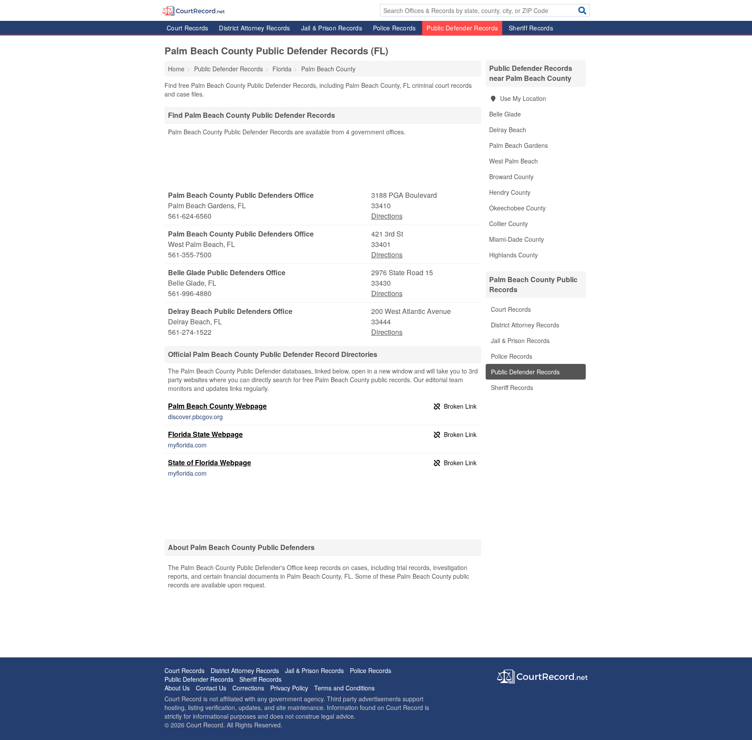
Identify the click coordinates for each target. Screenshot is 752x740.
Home (176, 68)
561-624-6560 (190, 216)
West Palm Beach (513, 161)
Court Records (187, 27)
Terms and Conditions (344, 687)
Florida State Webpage (205, 434)
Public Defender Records (462, 27)
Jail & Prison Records (331, 27)
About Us (177, 687)
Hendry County (509, 192)
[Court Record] (193, 10)
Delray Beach (507, 129)
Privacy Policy (289, 687)
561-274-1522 (190, 332)
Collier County (508, 223)
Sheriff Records (531, 27)
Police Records (394, 27)
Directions (387, 216)
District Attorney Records (254, 27)
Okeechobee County (517, 207)
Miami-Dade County (516, 239)
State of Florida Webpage (209, 462)
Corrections (248, 687)
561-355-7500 (190, 255)
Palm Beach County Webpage (217, 406)
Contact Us (211, 687)
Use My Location (522, 98)
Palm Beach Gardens (518, 145)
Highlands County (513, 254)
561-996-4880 (190, 293)
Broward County (511, 176)
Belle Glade (505, 114)
